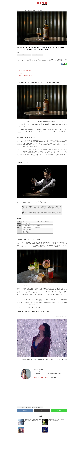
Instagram (36, 377)
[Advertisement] (29, 395)
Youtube (46, 377)
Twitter (41, 377)
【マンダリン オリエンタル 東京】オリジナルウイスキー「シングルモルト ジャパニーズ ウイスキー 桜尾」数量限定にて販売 (41, 48)
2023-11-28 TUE (20, 52)
